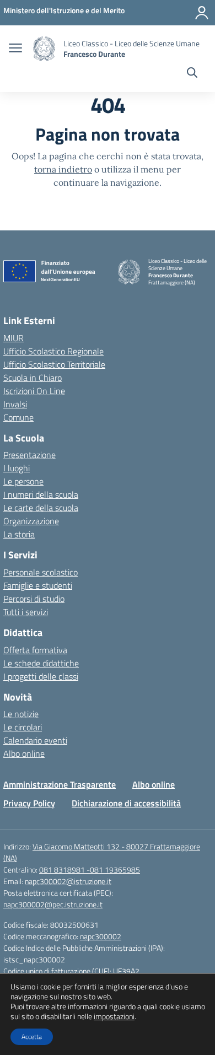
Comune (18, 417)
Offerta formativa (35, 649)
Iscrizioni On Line (34, 390)
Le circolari (22, 727)
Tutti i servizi (25, 611)
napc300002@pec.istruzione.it (53, 904)
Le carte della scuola (40, 507)
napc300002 (100, 936)
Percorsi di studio (33, 598)
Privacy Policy (29, 803)
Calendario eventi (35, 740)
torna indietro (63, 169)
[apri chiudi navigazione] (15, 49)
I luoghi (16, 468)
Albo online (24, 753)
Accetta (32, 1036)
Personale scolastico (40, 572)
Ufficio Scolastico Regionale (53, 351)
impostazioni (114, 1016)
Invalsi (15, 404)
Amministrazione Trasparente (59, 784)
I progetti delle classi (40, 676)
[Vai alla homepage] (44, 48)
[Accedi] (202, 13)
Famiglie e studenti (37, 585)
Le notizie (21, 713)
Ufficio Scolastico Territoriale (54, 364)
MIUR (13, 338)
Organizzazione (31, 521)
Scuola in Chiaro (32, 377)
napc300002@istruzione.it (68, 881)
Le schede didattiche (41, 663)
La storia (19, 534)
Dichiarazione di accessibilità (126, 803)
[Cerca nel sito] (192, 74)
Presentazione (29, 454)
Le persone (23, 481)
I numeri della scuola (40, 494)
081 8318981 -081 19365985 (89, 869)
